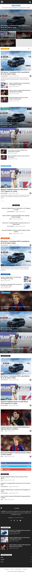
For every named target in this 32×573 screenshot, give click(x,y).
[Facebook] (11, 520)
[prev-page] (1, 105)
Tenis (2, 561)
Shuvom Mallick (4, 29)
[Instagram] (14, 520)
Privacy (12, 569)
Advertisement (18, 569)
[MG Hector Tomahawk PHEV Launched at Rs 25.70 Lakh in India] (16, 20)
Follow (28, 466)
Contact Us (25, 569)
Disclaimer (7, 569)
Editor (10, 218)
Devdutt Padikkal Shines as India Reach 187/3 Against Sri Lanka (7, 36)
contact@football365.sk (19, 517)
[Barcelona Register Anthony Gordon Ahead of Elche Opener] (4, 99)
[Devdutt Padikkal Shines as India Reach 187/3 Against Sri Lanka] (4, 85)
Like (29, 463)
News (2, 70)
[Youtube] (20, 520)
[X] (17, 520)
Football (2, 425)
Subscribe (28, 469)
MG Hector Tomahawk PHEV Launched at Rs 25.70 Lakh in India (16, 26)
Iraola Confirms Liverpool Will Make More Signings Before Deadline (16, 7)
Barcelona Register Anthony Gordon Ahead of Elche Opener (7, 44)
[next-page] (3, 201)
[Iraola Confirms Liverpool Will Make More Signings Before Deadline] (4, 92)
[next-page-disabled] (3, 105)
